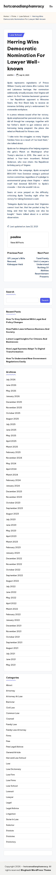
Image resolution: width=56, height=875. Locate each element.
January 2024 (13, 485)
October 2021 (13, 636)
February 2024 (13, 480)
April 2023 (11, 536)
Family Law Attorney (16, 730)
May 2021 (11, 664)
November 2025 (14, 407)
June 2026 (11, 385)
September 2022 (14, 575)
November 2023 (14, 497)
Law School (16, 35)
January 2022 (13, 620)
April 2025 (11, 441)
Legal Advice (12, 808)
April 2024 (11, 469)
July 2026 (11, 379)
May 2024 (11, 463)
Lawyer (9, 797)
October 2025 (13, 413)
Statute (10, 830)
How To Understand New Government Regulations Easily (26, 360)
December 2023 (14, 491)
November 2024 (14, 457)
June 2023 (11, 525)
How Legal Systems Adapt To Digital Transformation (25, 350)
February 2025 (13, 452)
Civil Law (10, 707)
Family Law (11, 724)
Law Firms (11, 780)
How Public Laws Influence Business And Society (27, 330)
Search (10, 292)
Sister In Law (12, 819)
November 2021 (14, 631)
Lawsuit (10, 791)
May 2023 (11, 530)
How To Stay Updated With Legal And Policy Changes (26, 320)
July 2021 (10, 653)
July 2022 (11, 586)
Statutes (10, 836)
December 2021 (14, 625)
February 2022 (13, 614)
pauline (15, 237)
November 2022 (14, 564)
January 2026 (13, 396)
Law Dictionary (13, 769)
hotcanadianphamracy (24, 6)
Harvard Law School (16, 758)
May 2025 (11, 435)
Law (8, 763)
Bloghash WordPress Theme (36, 870)
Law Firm (10, 774)
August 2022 (12, 581)
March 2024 (12, 474)
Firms (8, 735)
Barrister (10, 702)
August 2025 (12, 418)
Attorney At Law (14, 696)
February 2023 (13, 547)
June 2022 (11, 592)
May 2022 (11, 597)
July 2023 (11, 519)
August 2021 (12, 648)
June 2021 (11, 659)
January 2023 (13, 553)
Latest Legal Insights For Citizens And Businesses (26, 340)
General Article (13, 752)
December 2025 (14, 402)
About (9, 685)
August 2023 (12, 513)
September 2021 (14, 642)
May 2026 (11, 390)
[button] (17, 242)
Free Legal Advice (14, 746)
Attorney (10, 690)
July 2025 (11, 424)
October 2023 (13, 502)
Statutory (11, 841)
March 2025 (12, 446)
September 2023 (14, 508)
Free (8, 741)
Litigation (11, 813)
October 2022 (13, 569)
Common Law (12, 713)
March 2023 (12, 541)
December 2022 (14, 558)
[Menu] (50, 6)
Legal (8, 802)
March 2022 (12, 609)
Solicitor (10, 825)
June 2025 (11, 429)
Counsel (10, 718)
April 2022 (11, 603)
